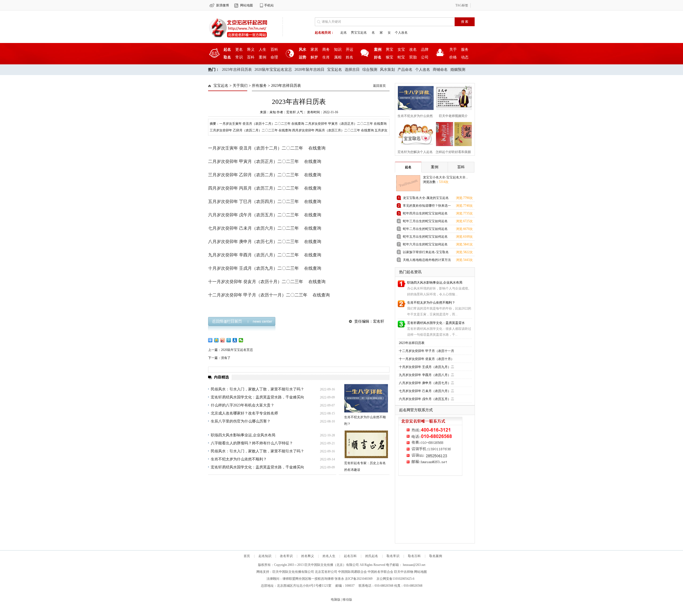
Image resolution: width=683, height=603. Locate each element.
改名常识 (286, 556)
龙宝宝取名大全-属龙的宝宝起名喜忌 (426, 199)
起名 (343, 32)
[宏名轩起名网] (238, 38)
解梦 (314, 57)
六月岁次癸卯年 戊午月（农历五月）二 (426, 399)
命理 (274, 57)
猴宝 (389, 57)
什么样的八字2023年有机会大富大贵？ (242, 405)
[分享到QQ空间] (216, 340)
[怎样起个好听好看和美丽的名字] (452, 133)
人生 (262, 50)
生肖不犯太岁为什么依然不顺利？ (239, 459)
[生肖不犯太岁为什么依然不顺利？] (366, 398)
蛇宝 (401, 57)
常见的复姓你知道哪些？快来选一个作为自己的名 (427, 206)
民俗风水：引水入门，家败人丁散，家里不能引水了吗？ (257, 389)
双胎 (413, 57)
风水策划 (387, 70)
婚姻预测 (457, 70)
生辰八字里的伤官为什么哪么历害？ (241, 421)
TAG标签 (461, 5)
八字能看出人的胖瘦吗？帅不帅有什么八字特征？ (252, 443)
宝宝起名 (334, 70)
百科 (274, 50)
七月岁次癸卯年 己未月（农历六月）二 (426, 391)
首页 (247, 556)
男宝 (389, 50)
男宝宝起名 (359, 32)
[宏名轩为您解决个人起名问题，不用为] (414, 133)
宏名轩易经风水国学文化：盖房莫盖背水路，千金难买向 (257, 397)
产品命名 (405, 70)
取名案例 (435, 556)
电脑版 (335, 599)
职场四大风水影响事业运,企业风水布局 (243, 435)
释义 (251, 50)
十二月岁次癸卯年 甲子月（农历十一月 (426, 351)
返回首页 (379, 86)
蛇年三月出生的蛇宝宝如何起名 (425, 221)
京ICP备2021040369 (358, 579)
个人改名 (401, 32)
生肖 (326, 57)
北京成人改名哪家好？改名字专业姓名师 (244, 413)
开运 (349, 50)
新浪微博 (222, 5)
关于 (453, 50)
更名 (239, 50)
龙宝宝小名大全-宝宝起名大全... (445, 177)
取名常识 (393, 556)
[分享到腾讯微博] (229, 340)
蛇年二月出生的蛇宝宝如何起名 (425, 229)
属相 (338, 57)
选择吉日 (352, 70)
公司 (424, 57)
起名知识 (265, 556)
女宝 (401, 50)
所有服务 (259, 86)
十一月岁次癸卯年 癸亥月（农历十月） (426, 359)
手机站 (269, 5)
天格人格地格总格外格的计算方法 (427, 260)
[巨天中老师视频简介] (452, 97)
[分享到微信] (241, 340)
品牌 (424, 50)
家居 (314, 50)
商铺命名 (440, 70)
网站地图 (246, 5)
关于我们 (240, 86)
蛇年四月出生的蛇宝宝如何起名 (425, 213)
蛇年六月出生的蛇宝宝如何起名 (425, 244)
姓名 (349, 57)
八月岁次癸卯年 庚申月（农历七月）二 (426, 383)
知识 (338, 50)
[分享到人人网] (235, 340)
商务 (326, 50)
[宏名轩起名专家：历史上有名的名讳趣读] (366, 444)
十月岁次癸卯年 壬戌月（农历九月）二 (426, 367)
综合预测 (369, 70)
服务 (464, 50)
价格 (453, 57)
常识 (239, 57)
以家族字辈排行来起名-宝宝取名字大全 (426, 253)
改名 (413, 50)
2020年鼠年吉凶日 (309, 70)
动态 (464, 57)
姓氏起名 (371, 556)
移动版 (347, 599)
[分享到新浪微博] (222, 340)
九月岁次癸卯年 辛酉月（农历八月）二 (426, 375)
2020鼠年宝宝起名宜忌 (273, 70)
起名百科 (350, 556)
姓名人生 (329, 556)
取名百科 (414, 556)
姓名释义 (307, 556)
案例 (262, 57)
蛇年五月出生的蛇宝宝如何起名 (425, 236)
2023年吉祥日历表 (237, 70)
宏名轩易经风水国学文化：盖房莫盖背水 (436, 323)
